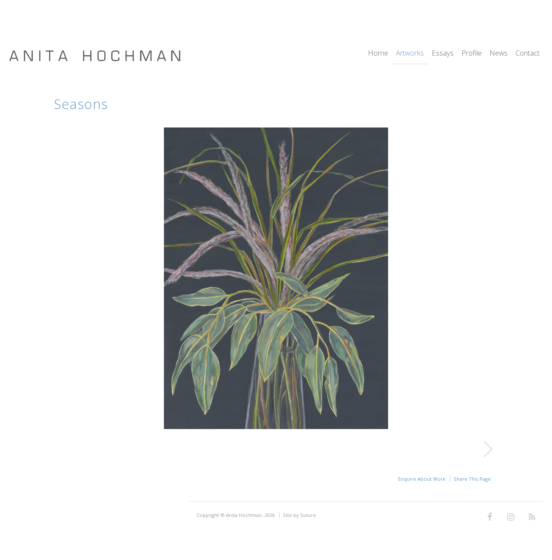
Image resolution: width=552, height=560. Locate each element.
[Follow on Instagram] (510, 517)
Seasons (81, 104)
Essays (443, 54)
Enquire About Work (421, 479)
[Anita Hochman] (95, 60)
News (498, 54)
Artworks (410, 54)
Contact (527, 54)
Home (378, 54)
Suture (308, 515)
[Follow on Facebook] (489, 517)
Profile (471, 54)
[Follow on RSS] (531, 517)
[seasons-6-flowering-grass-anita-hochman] (276, 427)
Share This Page (472, 479)
